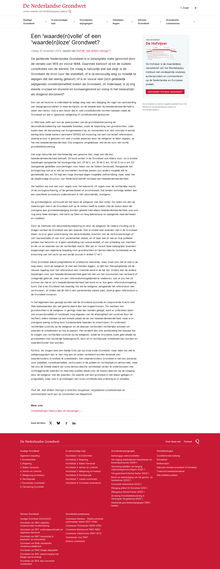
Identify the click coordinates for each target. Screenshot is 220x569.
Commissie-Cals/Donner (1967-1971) (83, 533)
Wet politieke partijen (167, 475)
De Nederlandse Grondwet (54, 6)
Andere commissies (75, 541)
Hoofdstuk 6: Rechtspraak (78, 475)
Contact (188, 441)
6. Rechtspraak (27, 479)
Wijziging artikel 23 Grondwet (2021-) (129, 488)
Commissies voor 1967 (77, 537)
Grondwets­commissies (173, 22)
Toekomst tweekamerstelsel (171, 471)
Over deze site (173, 441)
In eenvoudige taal (59, 22)
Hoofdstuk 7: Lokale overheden (81, 479)
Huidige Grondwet (28, 22)
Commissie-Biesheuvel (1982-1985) (83, 529)
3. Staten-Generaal (29, 467)
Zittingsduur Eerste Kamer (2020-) (128, 492)
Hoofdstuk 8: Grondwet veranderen (83, 483)
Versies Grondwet (143, 22)
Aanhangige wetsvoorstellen (125, 455)
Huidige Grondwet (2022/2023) (35, 518)
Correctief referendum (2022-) (126, 484)
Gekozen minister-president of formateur (177, 467)
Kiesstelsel (162, 459)
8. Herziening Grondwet (32, 486)
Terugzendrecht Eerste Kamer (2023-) (130, 473)
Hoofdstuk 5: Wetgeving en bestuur (83, 471)
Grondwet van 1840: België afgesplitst (39, 550)
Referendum (163, 463)
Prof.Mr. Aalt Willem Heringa (92, 50)
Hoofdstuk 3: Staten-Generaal (80, 463)
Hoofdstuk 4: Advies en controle (82, 467)
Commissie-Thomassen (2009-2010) (83, 525)
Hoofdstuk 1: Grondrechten (79, 455)
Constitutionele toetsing (168, 455)
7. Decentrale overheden (32, 483)
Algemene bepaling (30, 455)
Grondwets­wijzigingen (86, 22)
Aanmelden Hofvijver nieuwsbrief (165, 91)
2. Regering (26, 463)
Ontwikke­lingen (118, 22)
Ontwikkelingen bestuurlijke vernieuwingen (55, 410)
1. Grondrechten (28, 459)
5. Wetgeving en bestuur (32, 475)
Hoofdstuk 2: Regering (77, 459)
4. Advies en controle (30, 471)
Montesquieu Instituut (57, 11)
